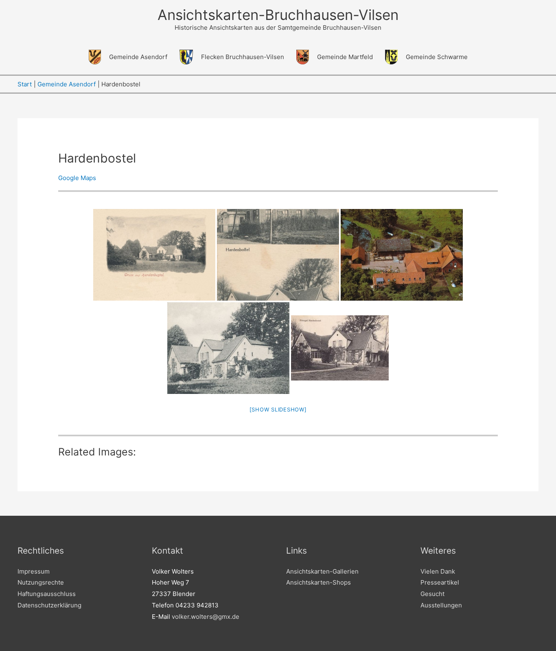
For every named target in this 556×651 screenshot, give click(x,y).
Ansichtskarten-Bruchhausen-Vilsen (278, 14)
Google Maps (77, 178)
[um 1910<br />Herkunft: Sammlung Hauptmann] (340, 347)
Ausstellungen (441, 605)
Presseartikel (439, 582)
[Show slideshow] (278, 409)
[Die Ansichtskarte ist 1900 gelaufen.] (154, 255)
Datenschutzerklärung (49, 605)
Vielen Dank (437, 571)
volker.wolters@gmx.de (205, 616)
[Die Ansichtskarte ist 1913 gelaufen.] (228, 348)
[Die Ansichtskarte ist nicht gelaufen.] (278, 255)
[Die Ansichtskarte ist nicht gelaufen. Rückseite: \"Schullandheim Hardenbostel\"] (402, 255)
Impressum (34, 571)
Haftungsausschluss (47, 594)
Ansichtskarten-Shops (318, 582)
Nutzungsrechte (41, 582)
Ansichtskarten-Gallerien (322, 571)
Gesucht (432, 594)
